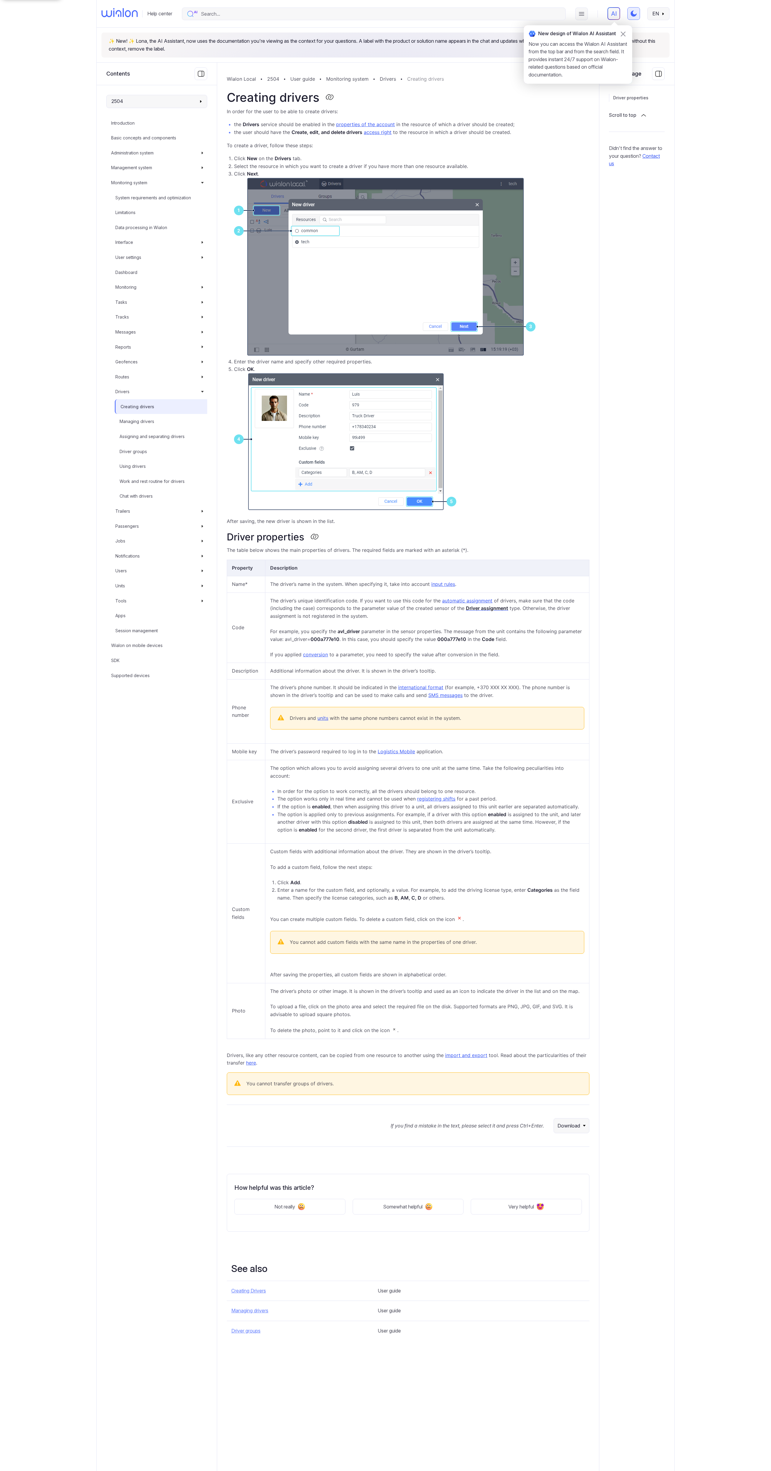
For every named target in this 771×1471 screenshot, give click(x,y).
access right (378, 132)
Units (120, 585)
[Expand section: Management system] (202, 168)
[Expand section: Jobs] (202, 541)
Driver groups (133, 451)
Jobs (120, 540)
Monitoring (125, 287)
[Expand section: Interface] (202, 242)
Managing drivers (137, 421)
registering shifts (436, 799)
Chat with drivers (136, 496)
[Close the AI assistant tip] (623, 34)
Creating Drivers (248, 1291)
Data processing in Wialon (141, 227)
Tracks (122, 317)
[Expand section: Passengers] (202, 526)
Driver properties (630, 97)
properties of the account (365, 124)
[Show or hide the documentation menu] (201, 73)
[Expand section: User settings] (202, 257)
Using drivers (133, 466)
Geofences (126, 361)
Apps (120, 615)
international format (420, 687)
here (251, 1063)
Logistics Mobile (396, 751)
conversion (315, 655)
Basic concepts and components (143, 137)
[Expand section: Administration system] (202, 152)
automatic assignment (467, 601)
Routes (122, 376)
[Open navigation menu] (581, 14)
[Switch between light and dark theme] (633, 13)
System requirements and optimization (153, 197)
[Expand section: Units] (202, 585)
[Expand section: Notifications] (202, 556)
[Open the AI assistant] (613, 13)
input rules (443, 584)
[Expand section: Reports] (202, 347)
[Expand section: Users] (202, 571)
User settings (128, 257)
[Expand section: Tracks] (202, 317)
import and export (466, 1055)
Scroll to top (622, 115)
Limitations (125, 212)
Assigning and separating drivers (152, 436)
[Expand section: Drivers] (202, 391)
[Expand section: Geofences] (202, 361)
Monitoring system (129, 182)
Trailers (122, 511)
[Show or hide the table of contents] (658, 73)
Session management (136, 630)
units (322, 718)
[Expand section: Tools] (202, 600)
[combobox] (380, 14)
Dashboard (126, 272)
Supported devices (130, 675)
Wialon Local (241, 79)
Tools (120, 600)
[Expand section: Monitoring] (202, 287)
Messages (125, 331)
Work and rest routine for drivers (152, 481)
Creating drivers (137, 406)
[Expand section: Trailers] (202, 511)
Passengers (127, 526)
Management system (131, 167)
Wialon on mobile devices (137, 645)
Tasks (121, 302)
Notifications (127, 555)
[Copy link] (329, 97)
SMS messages (445, 695)
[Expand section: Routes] (202, 376)
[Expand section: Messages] (202, 332)
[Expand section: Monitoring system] (202, 182)
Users (121, 571)
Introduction (123, 123)
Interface (124, 242)
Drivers (122, 391)
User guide (302, 79)
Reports (123, 347)
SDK (115, 660)
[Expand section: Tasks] (202, 302)
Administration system (132, 152)
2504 (273, 79)
